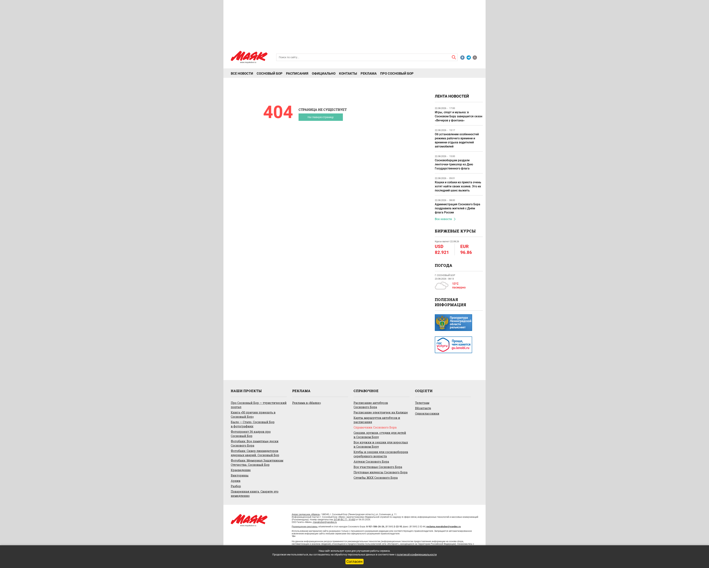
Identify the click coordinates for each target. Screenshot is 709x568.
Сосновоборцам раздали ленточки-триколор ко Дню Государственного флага (454, 164)
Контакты (348, 73)
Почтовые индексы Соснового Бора (380, 472)
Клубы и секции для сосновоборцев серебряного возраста (381, 454)
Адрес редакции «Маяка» (306, 514)
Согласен (354, 561)
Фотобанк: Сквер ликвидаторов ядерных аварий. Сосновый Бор (255, 453)
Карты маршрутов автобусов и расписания (377, 420)
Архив (235, 481)
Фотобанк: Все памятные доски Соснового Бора (254, 443)
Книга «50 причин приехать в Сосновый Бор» (253, 414)
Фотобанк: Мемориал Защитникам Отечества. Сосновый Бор (257, 462)
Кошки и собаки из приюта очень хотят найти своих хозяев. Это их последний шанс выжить (458, 186)
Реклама (369, 73)
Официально (323, 73)
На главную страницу (321, 117)
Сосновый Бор (269, 73)
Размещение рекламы (304, 526)
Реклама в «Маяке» (306, 403)
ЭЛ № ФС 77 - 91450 (344, 519)
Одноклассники (427, 413)
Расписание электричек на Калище (381, 412)
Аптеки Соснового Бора (371, 461)
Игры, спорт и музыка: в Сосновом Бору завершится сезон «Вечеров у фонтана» (458, 116)
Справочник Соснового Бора (375, 427)
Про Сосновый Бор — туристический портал (259, 405)
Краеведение (241, 470)
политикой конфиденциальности (417, 554)
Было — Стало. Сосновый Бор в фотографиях (253, 424)
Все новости (242, 73)
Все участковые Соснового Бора (378, 467)
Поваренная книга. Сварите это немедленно (254, 493)
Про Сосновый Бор (397, 73)
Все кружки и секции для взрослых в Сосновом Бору (381, 444)
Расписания (297, 73)
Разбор (236, 486)
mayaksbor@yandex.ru (325, 522)
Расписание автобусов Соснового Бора (371, 405)
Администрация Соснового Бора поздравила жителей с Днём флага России (457, 208)
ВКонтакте (423, 408)
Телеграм (422, 403)
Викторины (240, 475)
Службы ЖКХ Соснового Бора (376, 477)
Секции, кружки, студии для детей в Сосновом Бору (380, 435)
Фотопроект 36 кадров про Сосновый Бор (251, 434)
